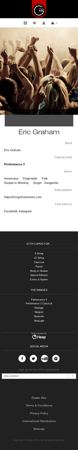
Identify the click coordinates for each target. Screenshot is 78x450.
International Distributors (39, 421)
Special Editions (39, 275)
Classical (39, 262)
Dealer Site (39, 398)
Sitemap (39, 429)
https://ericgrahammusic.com (23, 197)
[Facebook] (22, 358)
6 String (39, 253)
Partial (39, 266)
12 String (39, 257)
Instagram (25, 211)
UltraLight (39, 320)
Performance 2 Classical (39, 303)
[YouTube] (44, 358)
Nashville (39, 316)
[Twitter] (33, 358)
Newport (39, 312)
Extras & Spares (39, 279)
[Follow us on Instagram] (55, 358)
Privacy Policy (39, 414)
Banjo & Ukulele (39, 271)
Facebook (10, 211)
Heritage (38, 307)
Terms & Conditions (39, 406)
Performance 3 (39, 299)
